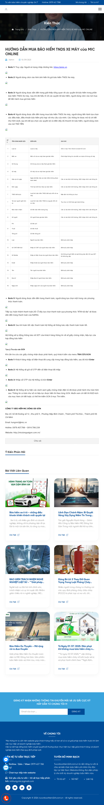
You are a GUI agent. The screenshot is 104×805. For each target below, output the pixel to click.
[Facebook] (6, 759)
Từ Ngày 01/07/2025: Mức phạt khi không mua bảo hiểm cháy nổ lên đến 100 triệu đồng (76, 648)
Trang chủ (19, 30)
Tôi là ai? (61, 779)
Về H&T (74, 779)
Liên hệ (89, 779)
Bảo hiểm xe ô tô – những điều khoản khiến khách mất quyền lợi (27, 514)
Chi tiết (13, 535)
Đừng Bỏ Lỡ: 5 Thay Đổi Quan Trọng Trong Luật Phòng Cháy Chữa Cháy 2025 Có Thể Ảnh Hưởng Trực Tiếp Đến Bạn (74, 581)
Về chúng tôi (81, 2)
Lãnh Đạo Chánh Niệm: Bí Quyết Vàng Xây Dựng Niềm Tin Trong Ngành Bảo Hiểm (75, 514)
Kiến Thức (32, 30)
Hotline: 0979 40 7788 (51, 2)
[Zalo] (6, 768)
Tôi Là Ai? (94, 2)
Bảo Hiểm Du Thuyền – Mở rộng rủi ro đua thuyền (26, 647)
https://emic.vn (60, 67)
